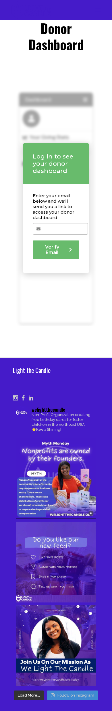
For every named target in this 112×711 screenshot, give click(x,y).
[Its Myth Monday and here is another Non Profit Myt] (56, 478)
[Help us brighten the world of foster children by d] (56, 645)
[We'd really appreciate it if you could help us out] (56, 562)
